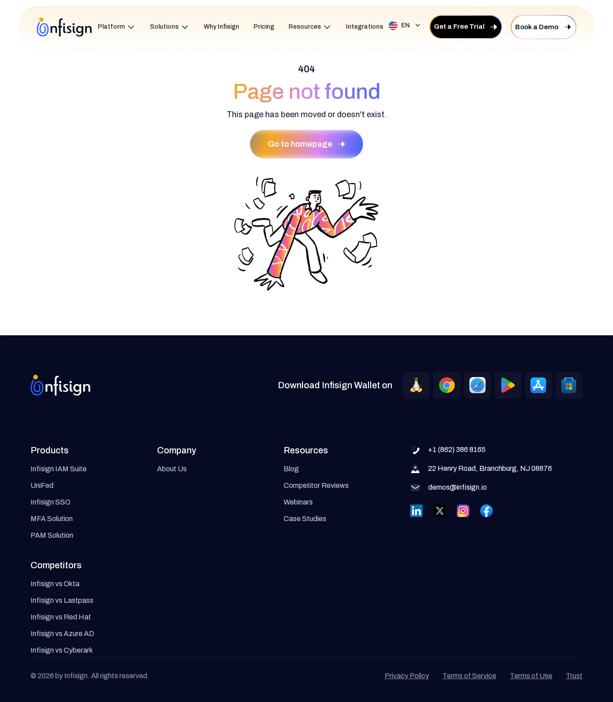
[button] (117, 27)
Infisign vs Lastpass (62, 600)
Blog (291, 469)
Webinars (298, 502)
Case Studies (305, 518)
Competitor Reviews (316, 485)
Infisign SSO (50, 502)
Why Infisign (221, 26)
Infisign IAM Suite (59, 469)
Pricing (264, 26)
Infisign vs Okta (55, 584)
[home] (64, 27)
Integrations (364, 26)
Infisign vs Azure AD (62, 633)
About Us (172, 469)
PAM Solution (52, 535)
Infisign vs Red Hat (61, 617)
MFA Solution (52, 518)
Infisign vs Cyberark (62, 650)
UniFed (42, 485)
